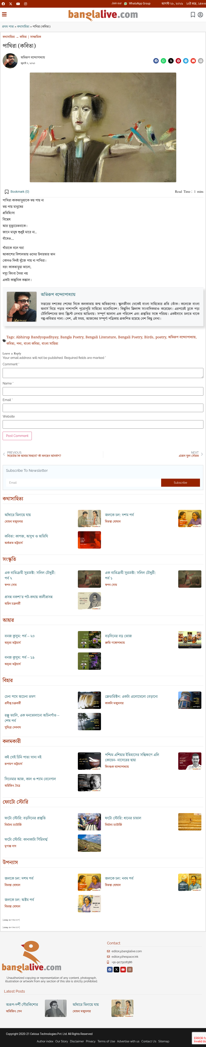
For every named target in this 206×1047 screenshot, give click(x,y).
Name (8, 383)
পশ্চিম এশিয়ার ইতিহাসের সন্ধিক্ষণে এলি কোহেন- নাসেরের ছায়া (132, 758)
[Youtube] (18, 4)
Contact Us (148, 1041)
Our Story (61, 1041)
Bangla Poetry (71, 337)
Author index (45, 1041)
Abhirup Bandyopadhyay (37, 337)
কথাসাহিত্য (23, 26)
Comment (11, 364)
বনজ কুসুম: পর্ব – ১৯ (20, 657)
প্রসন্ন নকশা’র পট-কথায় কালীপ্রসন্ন (29, 597)
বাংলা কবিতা (31, 344)
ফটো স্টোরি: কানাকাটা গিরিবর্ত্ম (26, 840)
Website (9, 416)
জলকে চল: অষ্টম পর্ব (19, 900)
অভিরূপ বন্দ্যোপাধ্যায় (33, 57)
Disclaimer (77, 1041)
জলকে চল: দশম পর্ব (119, 515)
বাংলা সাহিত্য (50, 344)
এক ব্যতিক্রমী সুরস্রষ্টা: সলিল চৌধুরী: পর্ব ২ (30, 575)
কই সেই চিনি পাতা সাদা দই (23, 757)
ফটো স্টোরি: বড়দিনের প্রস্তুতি (25, 818)
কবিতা (23, 37)
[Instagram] (25, 4)
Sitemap (163, 1041)
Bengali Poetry (130, 337)
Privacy (91, 1041)
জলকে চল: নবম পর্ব (119, 878)
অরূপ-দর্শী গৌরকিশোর (22, 1005)
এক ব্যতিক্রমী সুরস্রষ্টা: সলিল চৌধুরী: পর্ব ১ (130, 575)
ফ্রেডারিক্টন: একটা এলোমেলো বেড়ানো (131, 697)
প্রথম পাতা (8, 26)
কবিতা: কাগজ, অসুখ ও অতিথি (26, 536)
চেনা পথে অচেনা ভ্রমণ (20, 697)
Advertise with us (128, 1041)
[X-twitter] (10, 4)
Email (8, 400)
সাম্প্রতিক (35, 37)
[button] (116, 3)
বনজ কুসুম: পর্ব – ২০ (20, 636)
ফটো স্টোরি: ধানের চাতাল (123, 818)
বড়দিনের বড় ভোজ (118, 636)
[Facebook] (3, 4)
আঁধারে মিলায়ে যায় (18, 515)
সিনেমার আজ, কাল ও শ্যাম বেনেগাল (30, 779)
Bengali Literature (100, 337)
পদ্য (19, 344)
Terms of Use (106, 1041)
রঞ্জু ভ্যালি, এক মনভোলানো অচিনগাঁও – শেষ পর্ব (32, 718)
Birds (148, 337)
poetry (161, 337)
